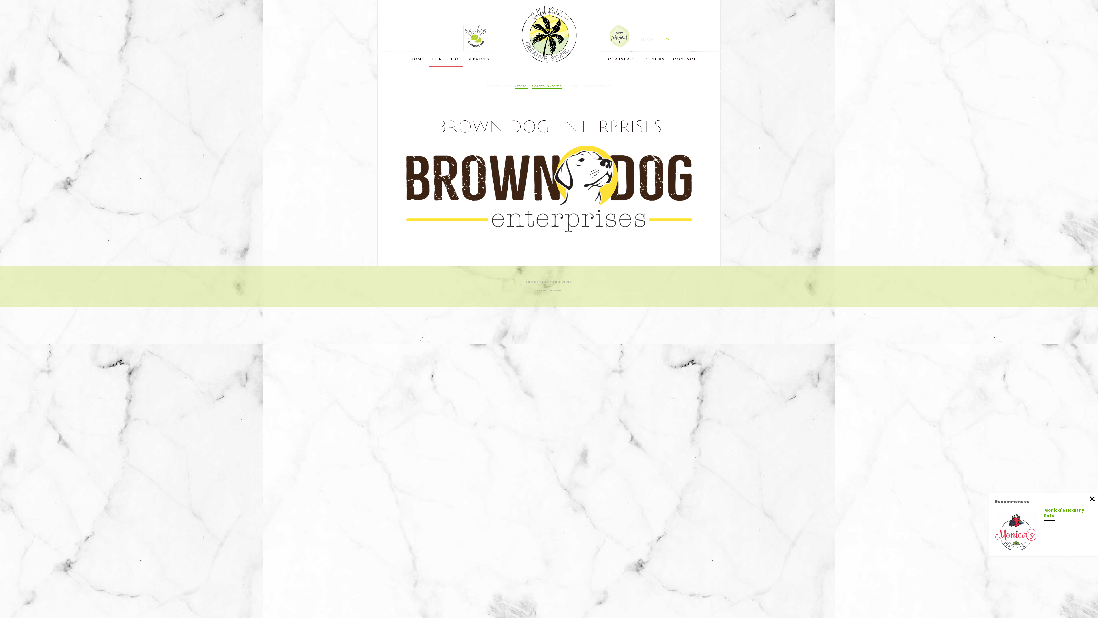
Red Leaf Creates (549, 34)
